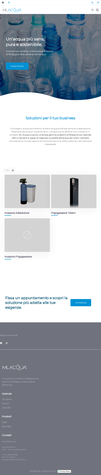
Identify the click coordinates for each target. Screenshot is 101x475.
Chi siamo (7, 399)
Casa (4, 422)
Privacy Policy (65, 471)
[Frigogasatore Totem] (73, 191)
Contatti (6, 407)
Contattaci (80, 302)
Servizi (5, 403)
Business (6, 426)
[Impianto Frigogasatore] (27, 235)
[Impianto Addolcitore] (27, 191)
